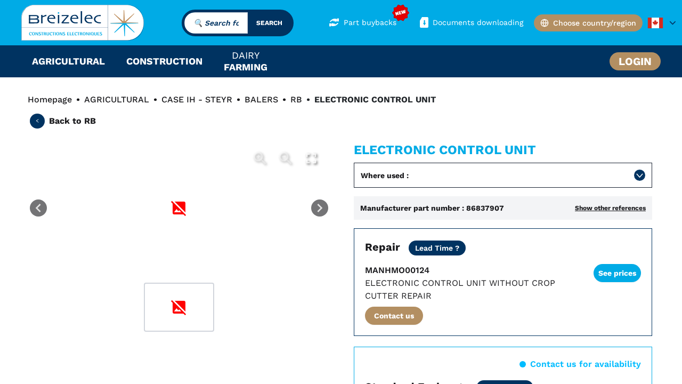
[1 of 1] (179, 307)
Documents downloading (478, 22)
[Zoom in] (260, 158)
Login (635, 61)
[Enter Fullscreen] (311, 158)
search (269, 23)
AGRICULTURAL (116, 99)
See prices (617, 273)
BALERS (261, 99)
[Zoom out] (285, 158)
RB (296, 99)
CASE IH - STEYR (196, 99)
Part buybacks (370, 22)
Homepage (50, 99)
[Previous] (38, 208)
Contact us (394, 315)
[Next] (319, 208)
